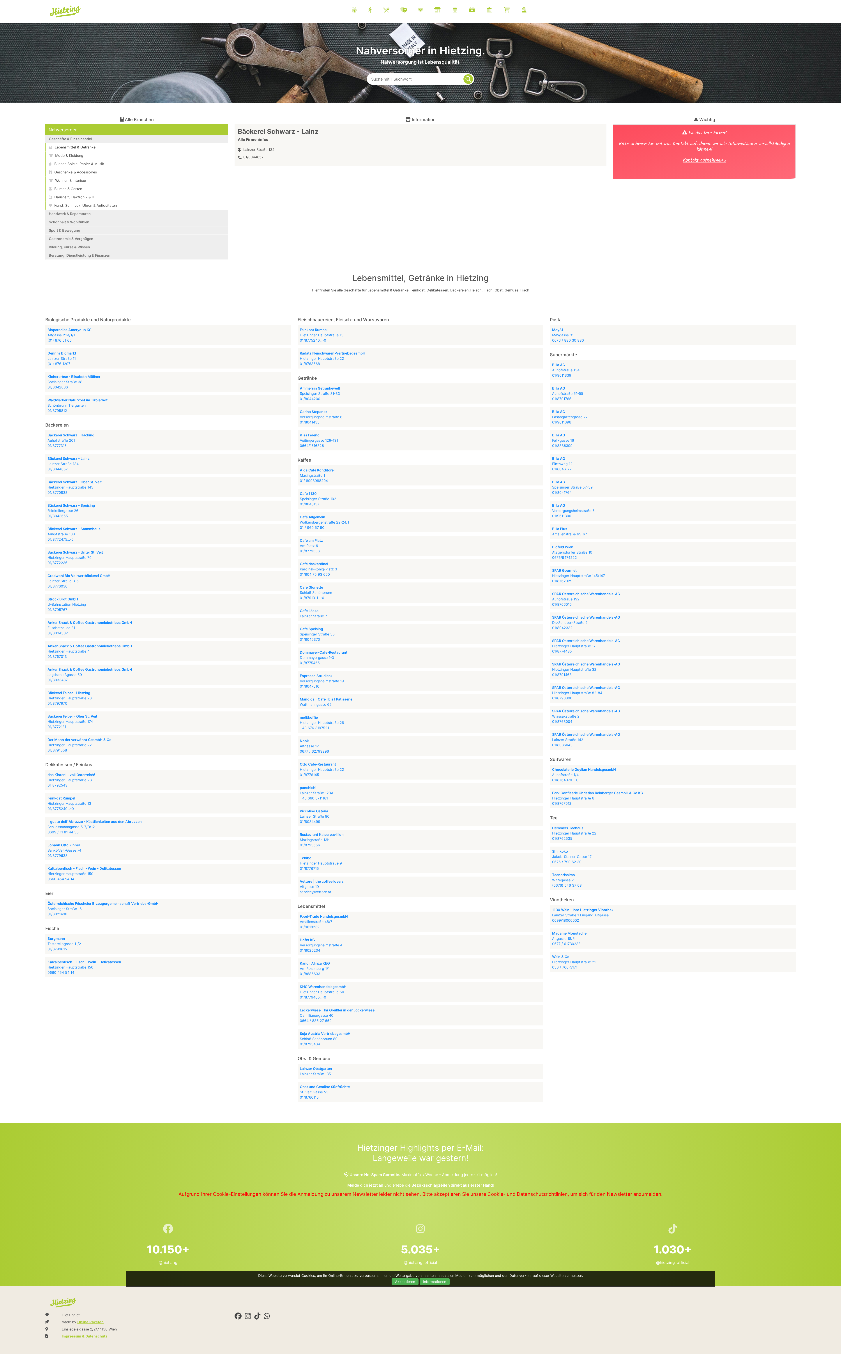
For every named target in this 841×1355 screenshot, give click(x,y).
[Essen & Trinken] (391, 10)
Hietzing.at (65, 11)
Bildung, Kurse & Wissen (69, 247)
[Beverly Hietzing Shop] (512, 10)
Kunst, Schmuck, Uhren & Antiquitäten (85, 205)
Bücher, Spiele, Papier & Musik (78, 164)
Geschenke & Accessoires (75, 172)
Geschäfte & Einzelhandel (70, 139)
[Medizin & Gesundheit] (426, 10)
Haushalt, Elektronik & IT (74, 197)
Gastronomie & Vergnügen (71, 238)
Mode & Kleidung (68, 155)
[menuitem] (444, 10)
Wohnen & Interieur (70, 180)
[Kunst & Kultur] (409, 10)
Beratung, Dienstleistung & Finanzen (79, 255)
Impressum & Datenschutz (84, 1336)
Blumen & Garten (67, 189)
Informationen (434, 1281)
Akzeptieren (405, 1281)
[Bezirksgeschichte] (495, 10)
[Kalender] (460, 10)
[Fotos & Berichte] (477, 10)
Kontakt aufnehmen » (704, 160)
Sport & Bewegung (64, 230)
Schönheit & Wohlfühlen (69, 222)
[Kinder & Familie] (360, 10)
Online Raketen (90, 1322)
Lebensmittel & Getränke (74, 147)
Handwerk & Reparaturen (70, 214)
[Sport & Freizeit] (375, 10)
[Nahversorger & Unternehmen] (443, 10)
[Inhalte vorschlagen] (529, 10)
